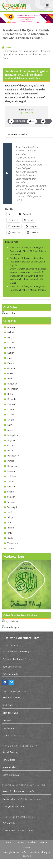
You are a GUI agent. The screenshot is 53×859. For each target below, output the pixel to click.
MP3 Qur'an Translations (14, 806)
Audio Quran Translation (26, 146)
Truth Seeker (8, 705)
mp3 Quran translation (26, 171)
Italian (10, 393)
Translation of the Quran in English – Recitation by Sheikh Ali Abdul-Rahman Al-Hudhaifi (28, 251)
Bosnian (11, 342)
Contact (26, 847)
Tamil (9, 512)
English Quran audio (24, 157)
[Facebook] (5, 682)
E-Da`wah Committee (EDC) (16, 651)
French (10, 363)
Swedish (11, 496)
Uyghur (10, 537)
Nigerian (11, 440)
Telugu (10, 517)
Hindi (9, 378)
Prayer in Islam (9, 767)
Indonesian (12, 388)
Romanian (12, 465)
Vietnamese (13, 543)
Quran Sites (19, 842)
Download (32, 842)
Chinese (11, 347)
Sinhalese (11, 476)
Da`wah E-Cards (10, 674)
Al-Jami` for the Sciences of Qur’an (19, 791)
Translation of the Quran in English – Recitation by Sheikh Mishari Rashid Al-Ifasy (28, 290)
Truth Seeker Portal (12, 666)
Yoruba (10, 548)
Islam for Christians (12, 697)
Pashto (10, 450)
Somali (10, 481)
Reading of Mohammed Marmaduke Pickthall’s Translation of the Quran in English (27, 262)
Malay (10, 429)
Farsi (9, 357)
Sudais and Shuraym (25, 192)
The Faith (7, 720)
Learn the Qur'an (11, 774)
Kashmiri (11, 404)
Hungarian (12, 383)
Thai (9, 522)
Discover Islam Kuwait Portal (16, 659)
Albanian (11, 327)
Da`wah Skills (9, 823)
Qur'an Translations (30, 852)
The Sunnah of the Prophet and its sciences (23, 798)
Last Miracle (8, 727)
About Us (43, 842)
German (11, 368)
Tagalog (11, 501)
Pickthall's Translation (25, 175)
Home (8, 842)
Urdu (9, 532)
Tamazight (12, 507)
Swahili (10, 491)
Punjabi (10, 460)
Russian (11, 471)
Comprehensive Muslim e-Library (18, 830)
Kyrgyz (10, 419)
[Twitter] (11, 682)
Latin (9, 424)
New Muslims (9, 759)
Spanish (11, 486)
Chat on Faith (9, 735)
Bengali (10, 337)
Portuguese (13, 455)
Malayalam (12, 435)
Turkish (10, 527)
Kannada (11, 399)
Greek (10, 373)
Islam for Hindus (10, 712)
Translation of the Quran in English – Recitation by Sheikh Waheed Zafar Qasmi (27, 279)
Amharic (11, 332)
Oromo (10, 445)
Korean (10, 409)
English (10, 352)
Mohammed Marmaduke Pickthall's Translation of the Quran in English (28, 165)
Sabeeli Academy (10, 752)
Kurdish (11, 414)
